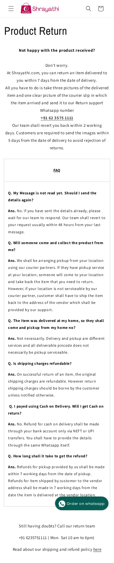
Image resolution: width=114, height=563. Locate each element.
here (97, 549)
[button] (11, 9)
